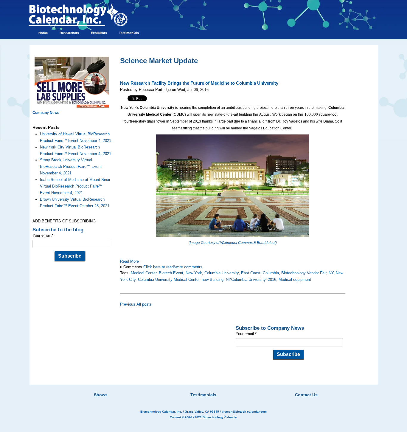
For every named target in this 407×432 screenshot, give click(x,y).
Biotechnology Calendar (220, 417)
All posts (144, 304)
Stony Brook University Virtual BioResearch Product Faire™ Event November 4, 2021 (71, 166)
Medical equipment (295, 279)
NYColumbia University (245, 279)
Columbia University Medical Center (168, 279)
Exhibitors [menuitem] (99, 33)
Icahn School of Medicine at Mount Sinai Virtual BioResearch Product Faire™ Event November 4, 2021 (75, 186)
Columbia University (221, 273)
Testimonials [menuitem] (129, 33)
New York (194, 273)
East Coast (250, 273)
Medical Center (143, 273)
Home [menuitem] (43, 33)
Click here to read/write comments (172, 267)
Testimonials (203, 394)
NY (331, 273)
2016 (272, 279)
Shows (101, 394)
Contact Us (306, 394)
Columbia (271, 273)
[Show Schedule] (172, 387)
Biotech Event (171, 273)
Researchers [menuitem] (69, 33)
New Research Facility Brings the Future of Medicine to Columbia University (199, 83)
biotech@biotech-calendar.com (244, 411)
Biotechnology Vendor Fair (303, 273)
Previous (127, 304)
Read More (129, 261)
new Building (212, 279)
